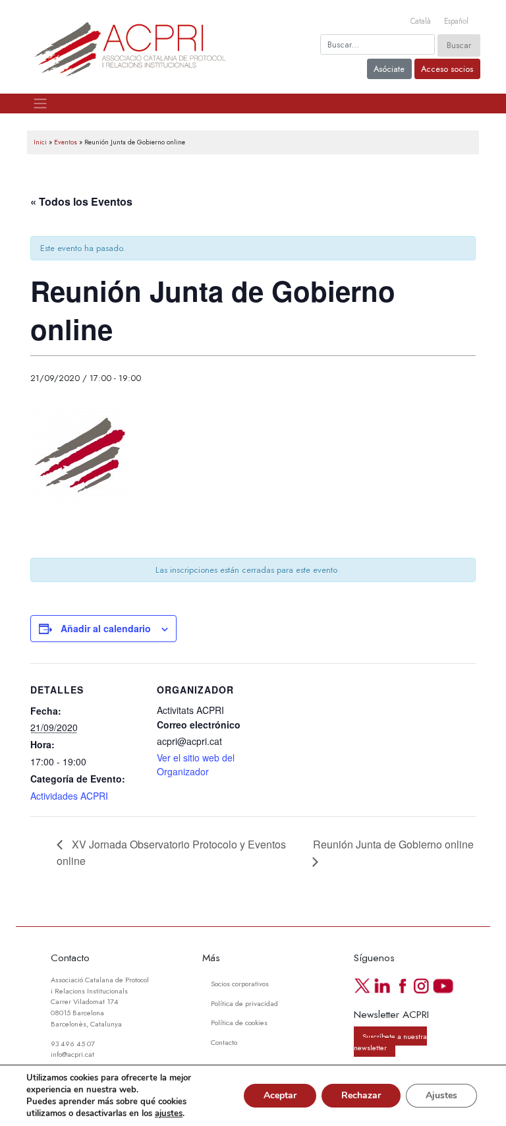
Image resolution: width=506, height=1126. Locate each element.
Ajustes (441, 1095)
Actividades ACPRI (69, 795)
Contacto (224, 1042)
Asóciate (389, 69)
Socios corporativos (240, 983)
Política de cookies (239, 1022)
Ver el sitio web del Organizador (196, 764)
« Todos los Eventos (81, 201)
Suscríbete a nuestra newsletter (390, 1041)
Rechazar (361, 1095)
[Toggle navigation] (40, 103)
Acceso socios (447, 69)
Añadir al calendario (106, 628)
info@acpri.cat (72, 1054)
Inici (40, 142)
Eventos (65, 142)
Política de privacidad (244, 1003)
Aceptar (280, 1095)
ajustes (169, 1113)
